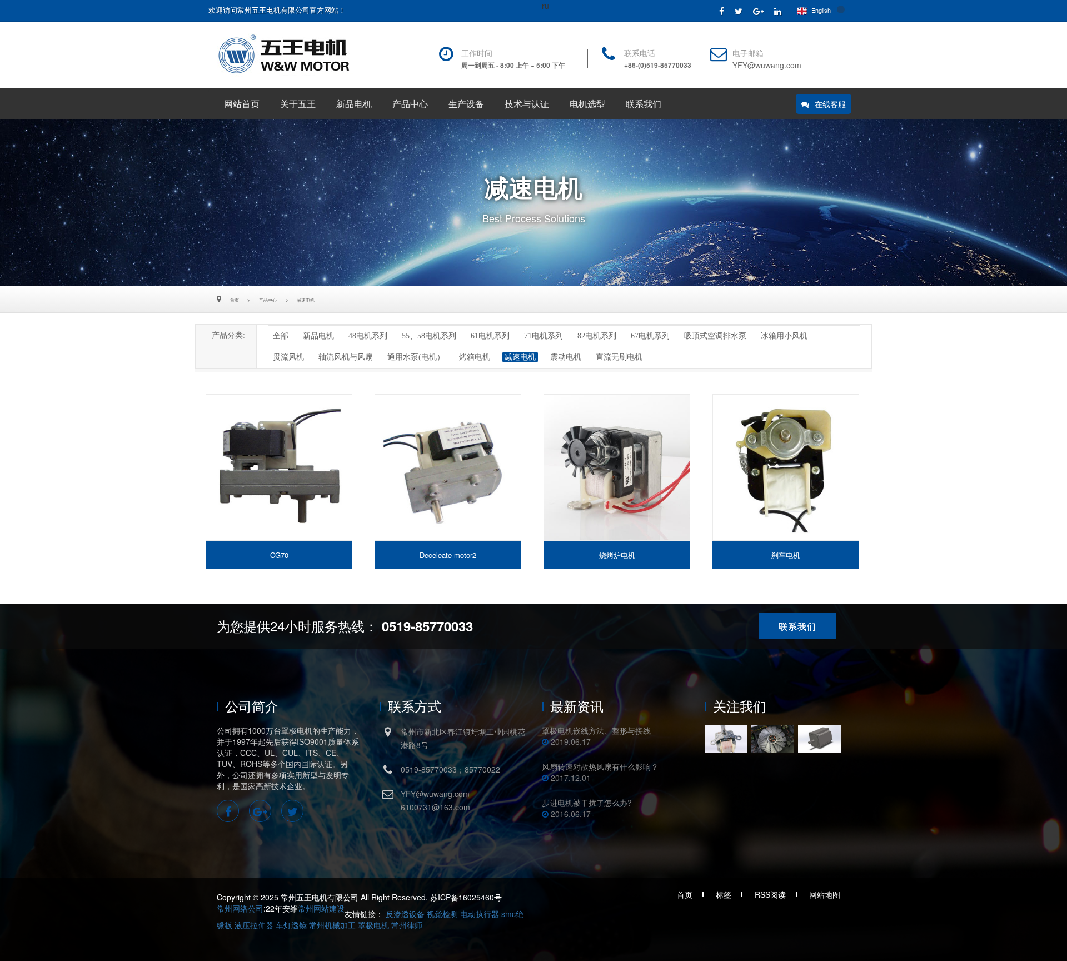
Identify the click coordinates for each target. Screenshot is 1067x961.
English (820, 10)
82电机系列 (596, 336)
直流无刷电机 (619, 357)
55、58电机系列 (429, 336)
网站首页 (242, 104)
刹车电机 (785, 555)
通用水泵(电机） (416, 357)
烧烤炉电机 (617, 555)
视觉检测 (442, 913)
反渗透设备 (405, 913)
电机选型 (587, 104)
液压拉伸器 (254, 924)
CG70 (279, 555)
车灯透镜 (291, 924)
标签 (723, 894)
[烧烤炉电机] (617, 467)
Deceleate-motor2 (448, 555)
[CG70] (279, 467)
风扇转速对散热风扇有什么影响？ (600, 766)
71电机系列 (543, 336)
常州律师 (406, 924)
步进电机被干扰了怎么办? (587, 802)
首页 (234, 300)
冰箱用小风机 (784, 336)
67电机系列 (650, 336)
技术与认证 (527, 104)
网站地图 (824, 894)
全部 (280, 336)
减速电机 (306, 300)
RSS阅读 (770, 894)
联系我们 (643, 104)
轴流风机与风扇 (345, 357)
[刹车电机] (785, 467)
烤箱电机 (474, 357)
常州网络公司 (240, 908)
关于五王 (298, 104)
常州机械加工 (332, 924)
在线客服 (830, 103)
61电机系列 (490, 336)
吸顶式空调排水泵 (715, 336)
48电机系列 (367, 336)
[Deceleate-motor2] (448, 467)
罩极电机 (373, 924)
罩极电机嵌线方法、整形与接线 (596, 730)
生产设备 (466, 104)
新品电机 (354, 104)
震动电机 (565, 357)
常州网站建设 (321, 908)
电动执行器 (479, 913)
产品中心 (410, 104)
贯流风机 (288, 357)
